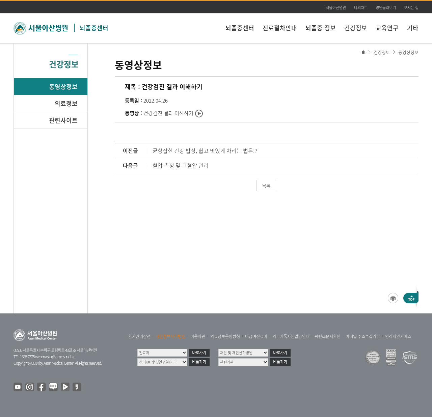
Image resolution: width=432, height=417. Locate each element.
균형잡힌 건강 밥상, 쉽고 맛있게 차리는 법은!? (205, 150)
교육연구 (387, 27)
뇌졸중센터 (94, 27)
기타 (412, 27)
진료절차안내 (280, 27)
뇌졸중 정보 (320, 27)
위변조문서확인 (328, 336)
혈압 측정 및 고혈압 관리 (181, 165)
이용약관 (197, 336)
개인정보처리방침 (170, 336)
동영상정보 (408, 52)
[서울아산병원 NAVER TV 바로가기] (65, 387)
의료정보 (66, 103)
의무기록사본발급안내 (290, 336)
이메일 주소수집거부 (363, 336)
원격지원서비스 (398, 336)
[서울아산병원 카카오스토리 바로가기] (77, 387)
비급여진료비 (256, 336)
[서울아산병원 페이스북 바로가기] (42, 387)
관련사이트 (63, 120)
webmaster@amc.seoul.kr (54, 357)
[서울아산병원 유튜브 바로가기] (18, 387)
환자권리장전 (139, 336)
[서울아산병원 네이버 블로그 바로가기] (53, 387)
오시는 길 (411, 7)
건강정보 (355, 27)
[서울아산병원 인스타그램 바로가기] (30, 387)
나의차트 (361, 7)
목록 (266, 185)
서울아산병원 (336, 7)
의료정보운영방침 (225, 336)
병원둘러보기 (386, 7)
